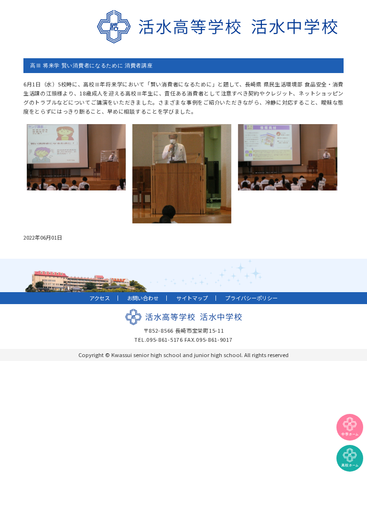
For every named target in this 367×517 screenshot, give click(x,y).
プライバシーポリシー (251, 298)
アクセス (99, 298)
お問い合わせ (143, 298)
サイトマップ (192, 298)
